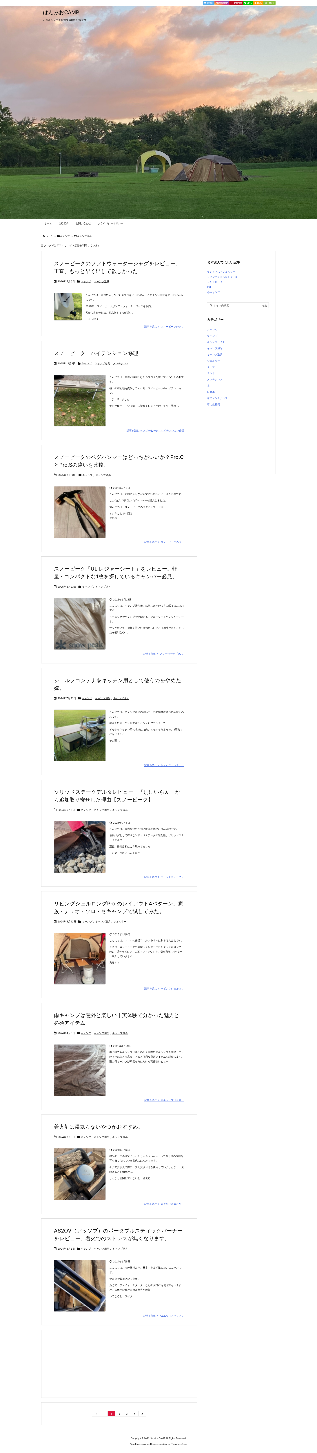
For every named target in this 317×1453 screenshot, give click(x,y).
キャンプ (65, 236)
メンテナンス (120, 363)
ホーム (49, 236)
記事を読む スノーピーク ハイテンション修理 (155, 430)
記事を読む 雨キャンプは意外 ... (164, 1100)
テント (211, 373)
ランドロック (215, 281)
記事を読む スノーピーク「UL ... (163, 653)
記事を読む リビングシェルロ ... (164, 988)
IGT (209, 287)
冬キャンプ (213, 292)
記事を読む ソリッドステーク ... (164, 876)
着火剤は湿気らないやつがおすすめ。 (98, 1127)
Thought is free (178, 1444)
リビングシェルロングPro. (222, 276)
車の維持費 (213, 404)
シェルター (120, 921)
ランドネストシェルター (221, 271)
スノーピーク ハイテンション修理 (96, 353)
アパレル (212, 329)
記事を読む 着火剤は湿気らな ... (164, 1204)
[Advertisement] (119, 1363)
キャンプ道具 (101, 281)
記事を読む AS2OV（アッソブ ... (163, 1315)
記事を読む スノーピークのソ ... (164, 326)
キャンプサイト (216, 341)
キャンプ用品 (102, 698)
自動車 (211, 391)
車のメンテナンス (217, 398)
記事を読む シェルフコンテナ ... (164, 765)
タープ (211, 366)
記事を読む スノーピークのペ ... (164, 542)
